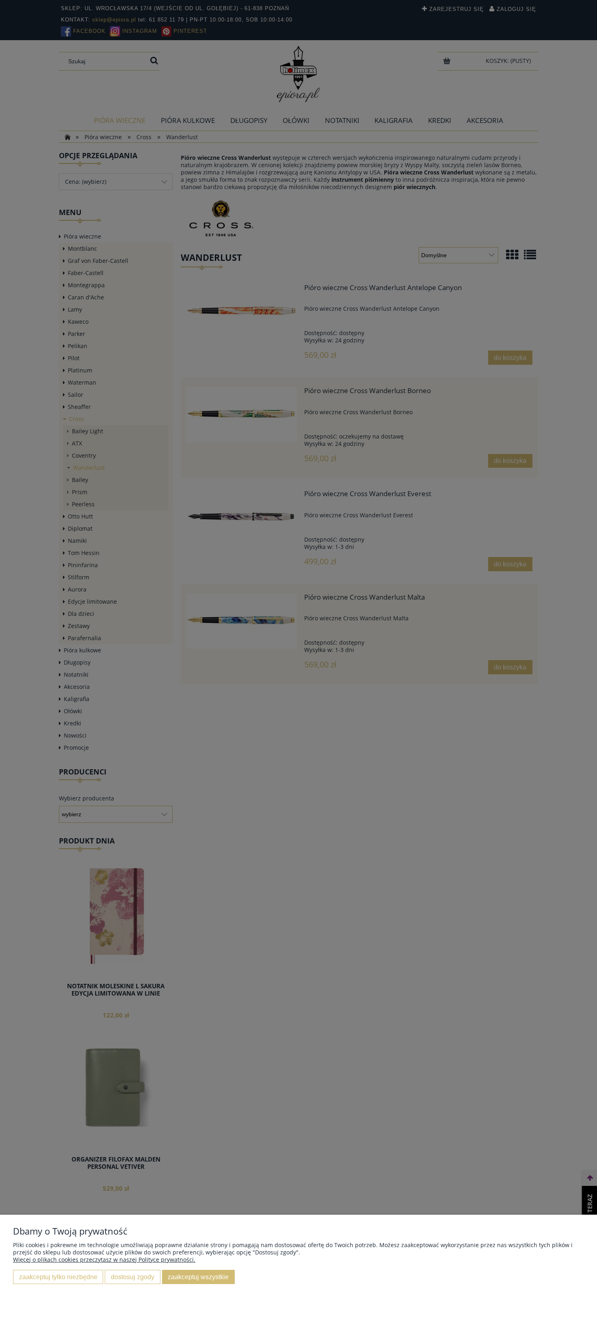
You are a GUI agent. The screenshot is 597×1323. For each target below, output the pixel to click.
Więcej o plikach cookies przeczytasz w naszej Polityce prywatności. (104, 1259)
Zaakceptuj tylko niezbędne (58, 1276)
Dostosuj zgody (132, 1276)
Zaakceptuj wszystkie (198, 1276)
